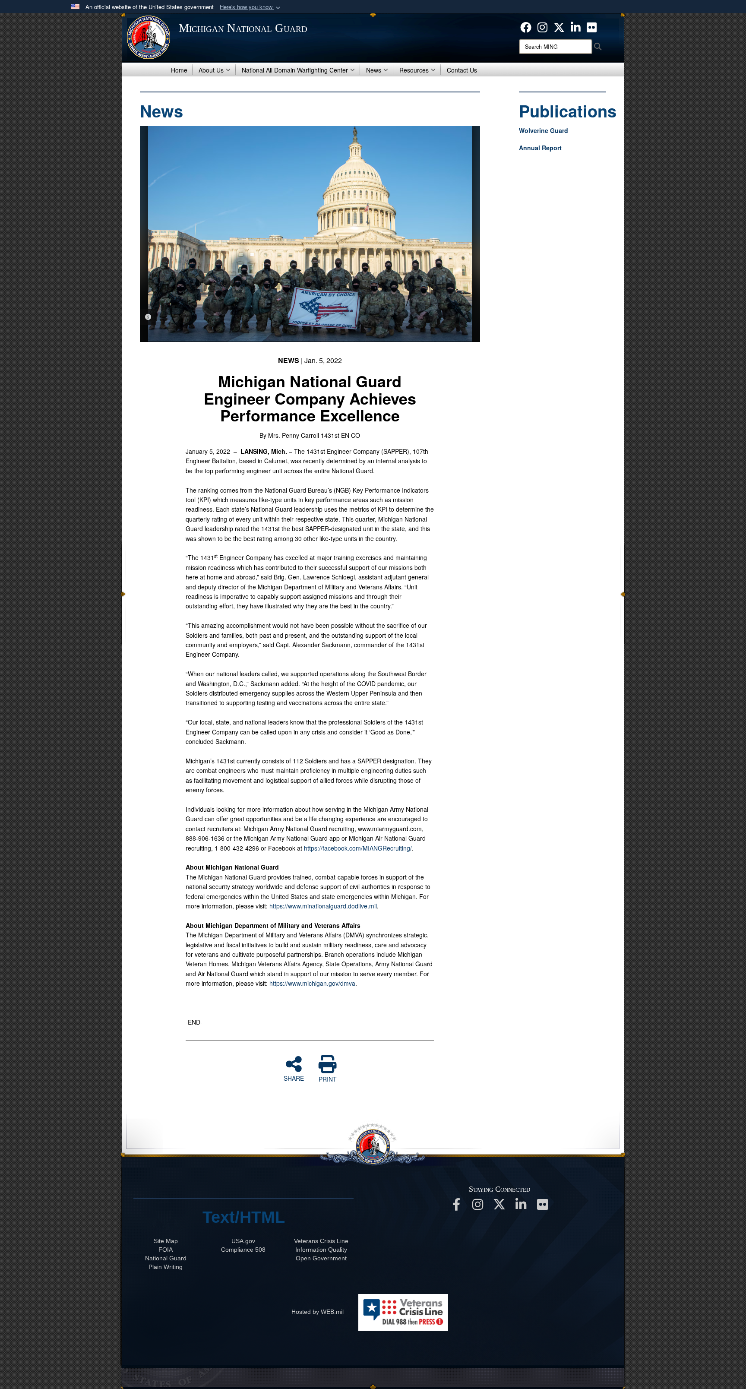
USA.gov (243, 1240)
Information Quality (321, 1249)
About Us (211, 70)
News (373, 70)
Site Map (166, 1240)
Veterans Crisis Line (321, 1240)
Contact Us (462, 70)
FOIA (165, 1249)
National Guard (165, 1258)
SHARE (294, 1078)
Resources (414, 70)
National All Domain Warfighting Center (295, 70)
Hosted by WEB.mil (317, 1311)
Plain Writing (166, 1266)
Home (179, 70)
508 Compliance (243, 1249)
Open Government (321, 1258)
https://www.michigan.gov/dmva (312, 983)
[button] (251, 7)
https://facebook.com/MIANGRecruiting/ (358, 848)
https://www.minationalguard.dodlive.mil (323, 906)
